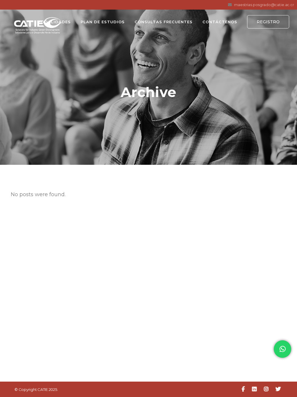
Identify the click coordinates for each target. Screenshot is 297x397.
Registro (268, 21)
